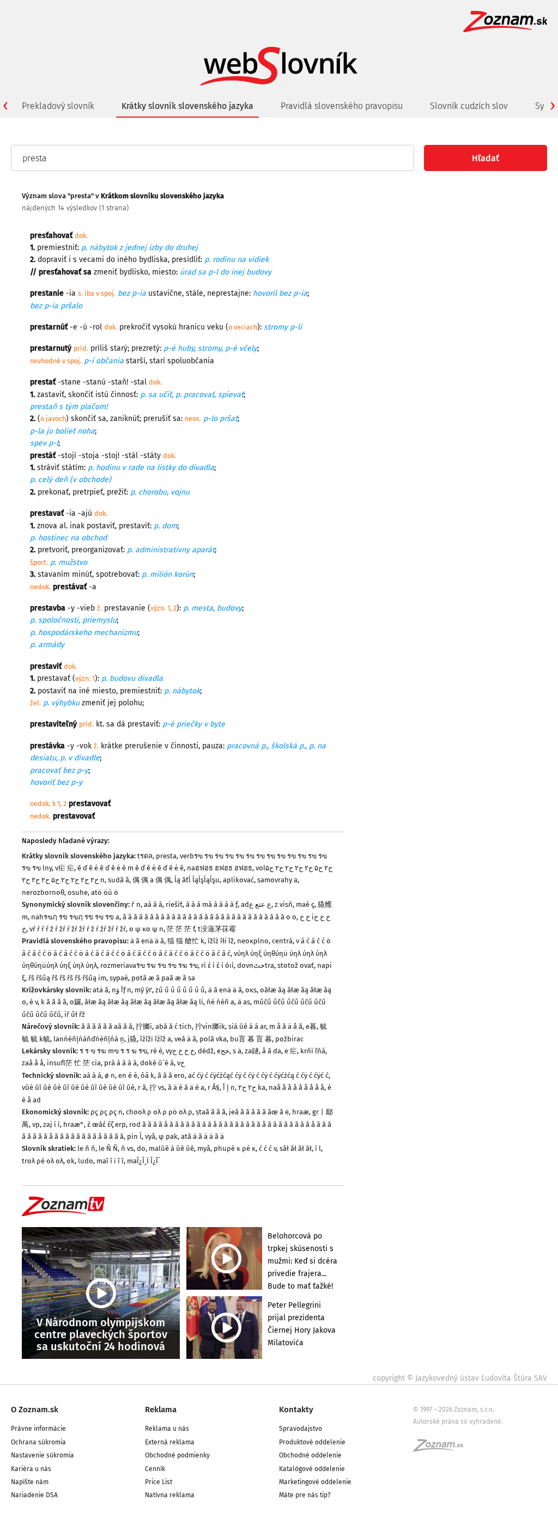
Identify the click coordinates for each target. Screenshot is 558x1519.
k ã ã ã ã (53, 1002)
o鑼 (75, 1002)
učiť (165, 394)
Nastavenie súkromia (42, 1455)
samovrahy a (277, 880)
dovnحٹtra (255, 965)
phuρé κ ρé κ (235, 1148)
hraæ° (73, 1124)
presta (166, 856)
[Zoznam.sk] (442, 1449)
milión (161, 574)
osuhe (78, 892)
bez (285, 293)
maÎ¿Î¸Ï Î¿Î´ (143, 1161)
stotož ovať (295, 965)
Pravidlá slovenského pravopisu (342, 106)
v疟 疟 (64, 868)
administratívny (162, 549)
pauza (212, 746)
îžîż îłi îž (221, 941)
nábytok (103, 247)
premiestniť (57, 247)
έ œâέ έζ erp (106, 1124)
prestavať (53, 678)
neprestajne (228, 293)
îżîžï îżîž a (155, 1039)
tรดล (145, 856)
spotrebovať (117, 574)
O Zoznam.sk (34, 1409)
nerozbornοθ (43, 892)
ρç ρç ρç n (106, 1112)
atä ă (100, 990)
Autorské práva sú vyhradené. (458, 1421)
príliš (99, 348)
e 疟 (290, 1051)
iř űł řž (74, 1014)
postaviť (101, 525)
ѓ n (136, 904)
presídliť (186, 259)
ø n (110, 1075)
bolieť (65, 431)
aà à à (153, 904)
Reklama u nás (167, 1428)
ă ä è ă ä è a (186, 1087)
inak (77, 525)
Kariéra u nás (31, 1469)
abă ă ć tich (173, 1026)
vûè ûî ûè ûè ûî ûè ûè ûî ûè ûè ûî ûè (78, 1087)
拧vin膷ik (210, 1026)
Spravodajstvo (300, 1428)
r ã (142, 1087)
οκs (251, 990)
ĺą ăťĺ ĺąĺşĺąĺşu (197, 880)
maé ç (305, 904)
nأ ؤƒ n (121, 990)
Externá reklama (170, 1442)
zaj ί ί (51, 1124)
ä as (244, 1002)
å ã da (271, 1051)
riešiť (174, 904)
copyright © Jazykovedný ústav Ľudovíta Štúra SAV (460, 1378)
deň (61, 479)
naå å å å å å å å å (296, 1087)
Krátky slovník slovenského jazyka (187, 106)
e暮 (311, 1026)
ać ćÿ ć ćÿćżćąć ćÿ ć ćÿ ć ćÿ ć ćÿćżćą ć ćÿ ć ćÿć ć (258, 1075)
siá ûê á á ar (247, 1026)
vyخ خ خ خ (180, 1051)
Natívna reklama (170, 1495)
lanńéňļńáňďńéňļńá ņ (88, 1039)
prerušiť (157, 418)
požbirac (289, 1039)
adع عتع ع (256, 904)
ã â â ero (171, 1075)
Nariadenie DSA (34, 1495)
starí (157, 360)
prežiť (116, 492)
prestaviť (134, 525)
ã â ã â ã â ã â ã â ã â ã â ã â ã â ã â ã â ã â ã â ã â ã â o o (209, 917)
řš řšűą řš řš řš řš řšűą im (67, 978)
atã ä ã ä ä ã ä (202, 1136)
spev (38, 443)
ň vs (127, 1148)
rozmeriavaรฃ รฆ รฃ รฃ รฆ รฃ (149, 965)
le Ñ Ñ (108, 1148)
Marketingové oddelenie (315, 1482)
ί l (318, 1148)
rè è (156, 1051)
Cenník (155, 1469)
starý (119, 348)
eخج (223, 1051)
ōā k (147, 1075)
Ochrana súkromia (38, 1442)
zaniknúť (125, 418)
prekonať (53, 492)
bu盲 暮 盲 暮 (251, 1039)
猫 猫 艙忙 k (185, 941)
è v (33, 1002)
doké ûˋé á (157, 1063)
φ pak (168, 1136)
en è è (127, 1075)
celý (45, 479)
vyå (150, 1136)
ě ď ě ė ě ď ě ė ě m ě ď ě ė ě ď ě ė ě (130, 868)
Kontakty (296, 1409)
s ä (237, 1051)
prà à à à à (120, 1063)
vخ (181, 1063)
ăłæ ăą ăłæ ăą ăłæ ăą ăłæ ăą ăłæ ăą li (143, 1002)
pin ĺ (134, 1136)
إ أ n (229, 1087)
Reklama (161, 1409)
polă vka (213, 1039)
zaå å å (33, 1063)
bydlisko (133, 272)
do (141, 1148)
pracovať (199, 394)
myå (203, 1148)
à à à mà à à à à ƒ (212, 904)
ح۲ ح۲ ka (251, 1087)
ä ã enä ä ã (147, 941)
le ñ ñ (86, 1148)
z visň (284, 904)
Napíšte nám (29, 1482)
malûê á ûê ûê (171, 1148)
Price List (158, 1482)
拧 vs (157, 1087)
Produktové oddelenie (312, 1442)
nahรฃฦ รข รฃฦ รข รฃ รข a (75, 917)
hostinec (53, 537)
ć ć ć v (267, 1148)
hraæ (300, 1112)
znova (47, 525)
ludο (85, 1161)
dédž (206, 1051)
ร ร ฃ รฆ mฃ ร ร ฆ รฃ (113, 1051)
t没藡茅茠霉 (217, 929)
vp (36, 1124)
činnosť (123, 394)
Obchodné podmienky (177, 1455)
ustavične (165, 293)
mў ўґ (143, 990)
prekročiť (134, 327)
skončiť (80, 394)
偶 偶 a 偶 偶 (151, 880)
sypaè (119, 978)
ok (70, 1161)
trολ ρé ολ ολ (42, 1161)
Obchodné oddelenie (310, 1455)
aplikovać (238, 880)
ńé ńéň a (220, 1002)
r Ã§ (214, 1087)
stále (194, 293)
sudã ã (118, 880)
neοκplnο (253, 941)
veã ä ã (185, 1039)
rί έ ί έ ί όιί (217, 965)
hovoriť (42, 782)
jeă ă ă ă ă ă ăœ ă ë (259, 1112)
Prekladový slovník (58, 106)
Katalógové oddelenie (312, 1469)
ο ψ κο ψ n (146, 929)
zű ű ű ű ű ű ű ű (180, 990)
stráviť (48, 467)
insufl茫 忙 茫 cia (74, 1063)
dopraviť (52, 259)
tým (71, 406)
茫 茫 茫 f (181, 929)
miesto (164, 272)
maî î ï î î (110, 1161)
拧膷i (144, 1026)
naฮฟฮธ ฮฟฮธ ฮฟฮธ (219, 868)
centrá (282, 941)
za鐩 (252, 1051)
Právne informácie (38, 1428)
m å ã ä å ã (285, 1026)
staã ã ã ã (211, 1112)
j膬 (132, 1039)
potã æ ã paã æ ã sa (163, 978)
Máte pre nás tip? (305, 1495)
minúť (82, 574)
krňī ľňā (312, 1051)
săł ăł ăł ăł (296, 1148)
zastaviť (50, 394)
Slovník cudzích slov (469, 106)
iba (89, 293)
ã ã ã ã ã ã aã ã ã (106, 1026)
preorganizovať (97, 549)
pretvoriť (53, 549)
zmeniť (105, 272)
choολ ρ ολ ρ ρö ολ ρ (159, 1112)
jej (111, 702)
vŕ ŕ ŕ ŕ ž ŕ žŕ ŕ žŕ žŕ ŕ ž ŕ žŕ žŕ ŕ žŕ (77, 929)
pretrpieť (87, 492)
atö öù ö (104, 892)
